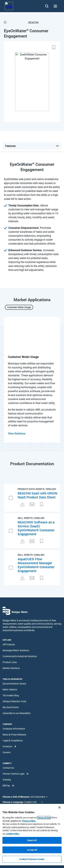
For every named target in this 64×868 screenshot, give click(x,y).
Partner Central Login (13, 773)
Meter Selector (10, 689)
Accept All (32, 850)
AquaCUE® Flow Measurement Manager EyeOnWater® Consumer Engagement (36, 565)
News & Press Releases (14, 734)
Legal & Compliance (13, 740)
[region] (32, 834)
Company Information (14, 728)
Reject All (31, 840)
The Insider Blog (11, 695)
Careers (7, 752)
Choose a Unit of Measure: (17, 796)
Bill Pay (6, 785)
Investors (7, 746)
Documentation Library (14, 683)
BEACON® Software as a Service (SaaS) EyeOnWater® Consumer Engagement (36, 528)
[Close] (59, 807)
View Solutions (16, 433)
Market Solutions (11, 668)
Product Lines (10, 662)
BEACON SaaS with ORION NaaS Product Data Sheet (37, 495)
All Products (9, 644)
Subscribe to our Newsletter (17, 713)
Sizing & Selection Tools (14, 701)
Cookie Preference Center (31, 859)
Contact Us (8, 768)
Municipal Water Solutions (16, 650)
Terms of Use (44, 817)
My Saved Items (11, 707)
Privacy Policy (29, 821)
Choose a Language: (13, 802)
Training (7, 779)
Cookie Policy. (13, 833)
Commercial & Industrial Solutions (20, 656)
